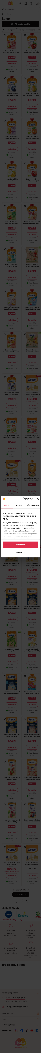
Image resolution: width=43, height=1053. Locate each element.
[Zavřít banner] (38, 499)
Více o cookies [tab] (33, 505)
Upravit (19, 552)
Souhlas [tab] (7, 505)
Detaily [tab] (19, 505)
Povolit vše (20, 545)
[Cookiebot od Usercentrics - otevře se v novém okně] (24, 498)
